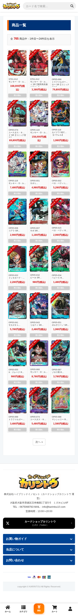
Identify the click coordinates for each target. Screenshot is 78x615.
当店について (15, 549)
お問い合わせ (15, 560)
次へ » (39, 441)
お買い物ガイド (16, 538)
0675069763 (27, 506)
